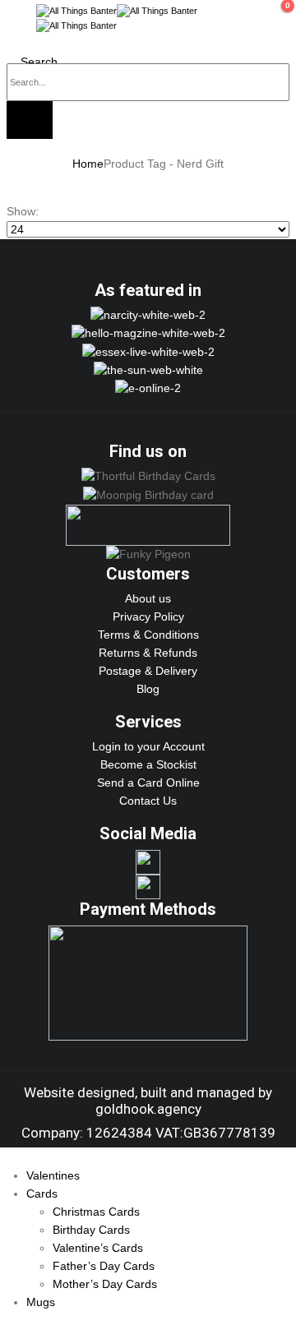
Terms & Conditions (148, 634)
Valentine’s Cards (98, 1247)
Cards (42, 1193)
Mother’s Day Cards (105, 1283)
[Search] (30, 120)
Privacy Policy (148, 616)
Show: (23, 211)
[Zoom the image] (148, 316)
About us (148, 598)
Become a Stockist (148, 764)
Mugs (40, 1302)
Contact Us (148, 800)
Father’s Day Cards (104, 1265)
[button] (15, 18)
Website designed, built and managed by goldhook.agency (148, 1100)
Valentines (53, 1175)
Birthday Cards (91, 1229)
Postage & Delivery (148, 670)
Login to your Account (148, 746)
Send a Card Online (148, 782)
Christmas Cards (96, 1211)
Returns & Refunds (148, 652)
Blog (148, 688)
